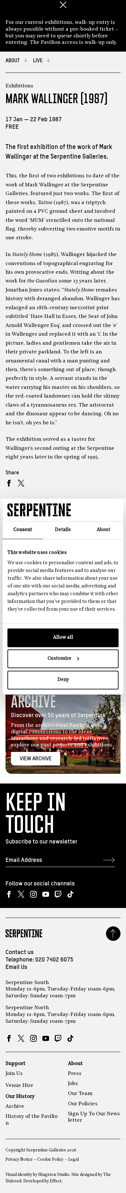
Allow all (63, 637)
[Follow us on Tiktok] (70, 894)
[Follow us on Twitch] (58, 894)
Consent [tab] (22, 529)
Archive (14, 1106)
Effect (55, 1181)
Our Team (80, 1093)
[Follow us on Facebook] (8, 894)
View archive (36, 759)
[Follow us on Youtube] (45, 894)
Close (63, 5)
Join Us (14, 1073)
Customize (59, 658)
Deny (63, 679)
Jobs (73, 1083)
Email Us (16, 967)
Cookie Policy (50, 1160)
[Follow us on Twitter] (21, 894)
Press (74, 1073)
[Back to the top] (113, 933)
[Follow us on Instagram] (33, 894)
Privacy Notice (19, 1160)
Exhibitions (19, 86)
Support (15, 1063)
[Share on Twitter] (21, 483)
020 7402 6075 (54, 960)
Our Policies (83, 1104)
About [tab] (103, 529)
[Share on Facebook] (8, 483)
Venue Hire (19, 1085)
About (75, 1063)
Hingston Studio (53, 1175)
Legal (73, 1160)
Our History (20, 1096)
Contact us (19, 952)
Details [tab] (63, 529)
